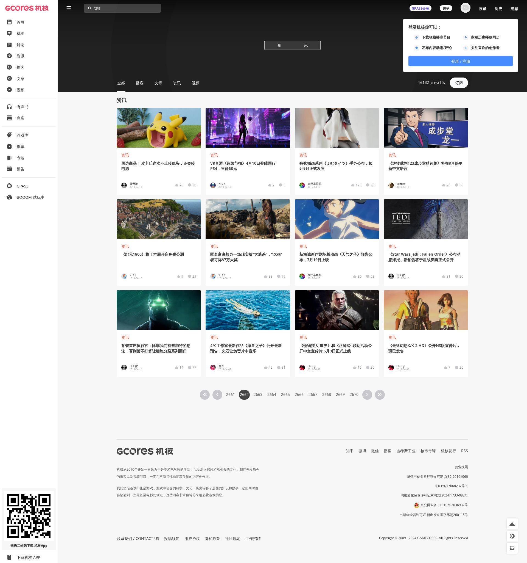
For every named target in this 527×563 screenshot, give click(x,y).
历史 (498, 8)
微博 (362, 450)
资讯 (125, 155)
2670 (354, 394)
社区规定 (232, 538)
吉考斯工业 (406, 450)
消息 (514, 8)
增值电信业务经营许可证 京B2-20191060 (437, 476)
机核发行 (448, 450)
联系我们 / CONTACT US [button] (138, 538)
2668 (326, 394)
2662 (244, 394)
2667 (313, 394)
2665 (285, 394)
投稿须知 (172, 538)
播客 (387, 450)
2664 (271, 394)
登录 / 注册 (460, 61)
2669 (340, 394)
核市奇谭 (428, 450)
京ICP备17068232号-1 (451, 486)
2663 (258, 394)
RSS (464, 450)
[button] (512, 523)
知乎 (350, 450)
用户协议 (192, 538)
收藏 (482, 8)
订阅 (459, 82)
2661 (230, 394)
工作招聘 (253, 538)
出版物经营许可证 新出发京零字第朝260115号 (434, 514)
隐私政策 (212, 538)
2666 (299, 394)
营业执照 (461, 467)
